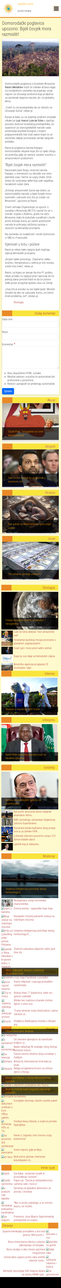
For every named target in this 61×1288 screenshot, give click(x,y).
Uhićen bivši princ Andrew (19, 1031)
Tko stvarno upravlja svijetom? (24, 574)
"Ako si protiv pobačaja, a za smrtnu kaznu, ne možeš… (33, 1204)
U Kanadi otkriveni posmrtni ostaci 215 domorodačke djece (35, 837)
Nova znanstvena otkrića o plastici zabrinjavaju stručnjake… (26, 1243)
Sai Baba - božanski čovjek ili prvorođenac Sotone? (29, 1175)
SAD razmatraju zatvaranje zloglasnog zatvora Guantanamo (34, 821)
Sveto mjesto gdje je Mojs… (28, 1149)
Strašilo (50, 493)
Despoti (50, 446)
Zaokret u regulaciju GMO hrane (23, 709)
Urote (51, 539)
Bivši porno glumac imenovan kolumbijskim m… (29, 1158)
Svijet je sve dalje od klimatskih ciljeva (34, 656)
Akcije (51, 400)
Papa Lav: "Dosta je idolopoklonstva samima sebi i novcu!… (33, 1182)
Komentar (7, 344)
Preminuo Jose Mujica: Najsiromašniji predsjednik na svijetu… (34, 1218)
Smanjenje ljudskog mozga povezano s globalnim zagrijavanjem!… (35, 641)
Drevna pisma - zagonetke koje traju (33, 908)
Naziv (5, 332)
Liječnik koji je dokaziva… (27, 844)
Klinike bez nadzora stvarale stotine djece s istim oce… (33, 1002)
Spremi (8, 391)
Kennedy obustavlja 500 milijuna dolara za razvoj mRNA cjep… (24, 1272)
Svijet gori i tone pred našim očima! (33, 648)
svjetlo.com (25, 4)
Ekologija (19, 302)
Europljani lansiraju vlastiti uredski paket (35, 1100)
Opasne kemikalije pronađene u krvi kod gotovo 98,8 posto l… (23, 1233)
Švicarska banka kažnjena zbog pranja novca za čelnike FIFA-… (34, 829)
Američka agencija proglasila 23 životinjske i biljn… (31, 666)
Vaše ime (7, 319)
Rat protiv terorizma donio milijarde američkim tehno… (32, 813)
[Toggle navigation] (56, 8)
